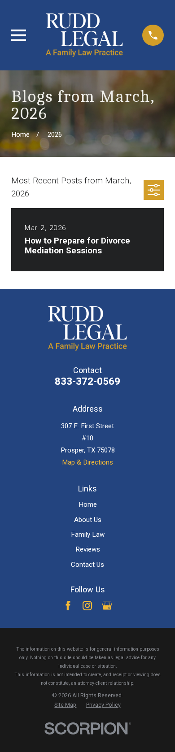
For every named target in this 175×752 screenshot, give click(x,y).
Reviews (87, 549)
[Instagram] (87, 605)
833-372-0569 (87, 381)
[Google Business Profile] (107, 605)
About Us (87, 520)
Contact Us (87, 565)
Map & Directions (87, 462)
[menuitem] (65, 705)
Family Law (88, 534)
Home (88, 504)
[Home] (84, 35)
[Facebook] (68, 605)
